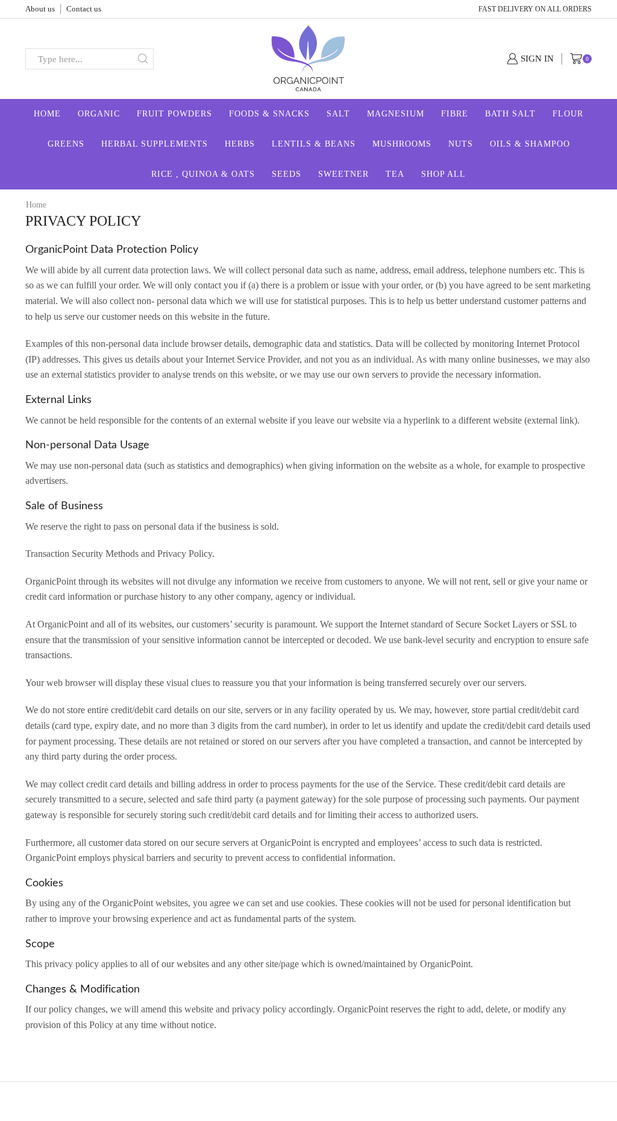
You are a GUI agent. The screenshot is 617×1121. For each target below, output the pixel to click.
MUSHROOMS (401, 143)
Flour (568, 113)
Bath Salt (510, 113)
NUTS (460, 143)
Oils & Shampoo (530, 143)
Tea (395, 174)
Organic (99, 113)
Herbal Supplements (154, 143)
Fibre (454, 113)
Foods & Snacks (269, 113)
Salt (338, 113)
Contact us (83, 8)
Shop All (443, 174)
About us (40, 8)
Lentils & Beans (313, 143)
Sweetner (343, 174)
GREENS (66, 143)
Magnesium (395, 113)
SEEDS (286, 174)
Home (47, 113)
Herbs (240, 143)
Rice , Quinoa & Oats (203, 174)
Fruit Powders (174, 113)
